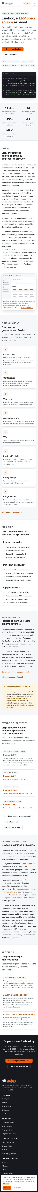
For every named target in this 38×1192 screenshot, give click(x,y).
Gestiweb (5, 1162)
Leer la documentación (19, 1066)
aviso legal (6, 1183)
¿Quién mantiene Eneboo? (15, 995)
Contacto (5, 1150)
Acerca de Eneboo (8, 1142)
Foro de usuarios (7, 1126)
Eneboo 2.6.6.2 (10, 804)
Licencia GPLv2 (7, 1146)
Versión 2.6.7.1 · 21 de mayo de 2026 (16, 13)
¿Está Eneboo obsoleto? (14, 977)
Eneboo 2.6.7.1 (10, 755)
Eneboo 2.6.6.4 (10, 790)
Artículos (4, 1114)
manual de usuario (27, 307)
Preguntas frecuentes (9, 1134)
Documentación (7, 1106)
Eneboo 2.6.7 (9, 776)
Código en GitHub (13, 827)
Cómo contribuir (7, 1130)
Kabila (4, 1170)
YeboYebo (5, 1166)
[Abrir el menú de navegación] (34, 3)
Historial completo (11, 822)
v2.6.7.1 (27, 3)
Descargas (5, 1099)
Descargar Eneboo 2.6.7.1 (20, 1061)
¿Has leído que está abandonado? (17, 816)
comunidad (27, 864)
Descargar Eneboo (13, 49)
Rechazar (17, 1188)
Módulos (4, 1102)
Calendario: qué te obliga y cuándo (16, 672)
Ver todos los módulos (11, 512)
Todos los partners (8, 1173)
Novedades (6, 1110)
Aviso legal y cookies (9, 1153)
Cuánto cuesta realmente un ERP (19, 1014)
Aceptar (7, 1188)
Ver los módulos (10, 55)
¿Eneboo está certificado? (12, 677)
